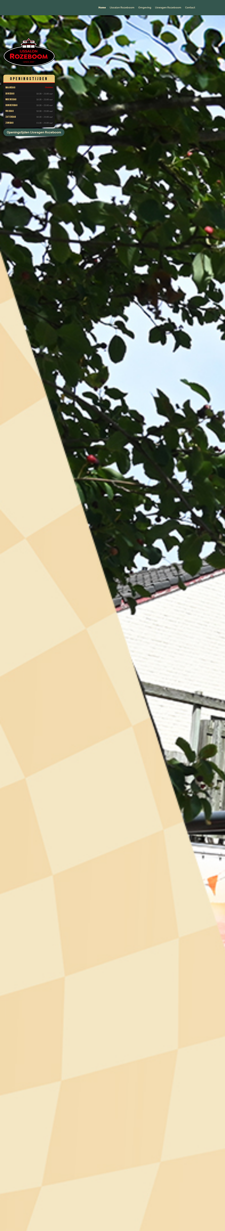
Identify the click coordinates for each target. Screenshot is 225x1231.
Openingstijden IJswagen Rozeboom (34, 132)
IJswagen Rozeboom (168, 8)
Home (102, 8)
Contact (190, 8)
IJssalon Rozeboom (122, 8)
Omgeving (144, 8)
